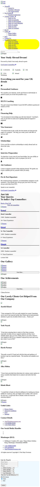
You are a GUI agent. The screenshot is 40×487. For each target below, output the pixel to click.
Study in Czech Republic (15, 23)
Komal (3, 210)
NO (4, 481)
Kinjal (3, 227)
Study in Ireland (13, 48)
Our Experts (8, 13)
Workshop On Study (10, 40)
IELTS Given (5, 477)
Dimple (3, 244)
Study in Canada (13, 41)
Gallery (6, 31)
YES (4, 479)
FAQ (5, 412)
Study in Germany (13, 28)
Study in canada (13, 25)
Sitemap (6, 414)
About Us (11, 8)
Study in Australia (13, 20)
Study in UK (12, 18)
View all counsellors (13, 205)
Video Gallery (12, 35)
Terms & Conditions (10, 411)
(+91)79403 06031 (10, 425)
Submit (3, 485)
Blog (5, 36)
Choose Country (9, 16)
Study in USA (12, 26)
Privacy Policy (8, 409)
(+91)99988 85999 (10, 423)
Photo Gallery (12, 33)
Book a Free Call (6, 203)
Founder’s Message (14, 10)
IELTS (6, 30)
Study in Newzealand (14, 21)
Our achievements (13, 11)
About (6, 6)
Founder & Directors (14, 15)
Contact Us (7, 38)
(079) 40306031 (9, 447)
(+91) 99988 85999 (10, 446)
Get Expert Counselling (8, 64)
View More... (20, 272)
